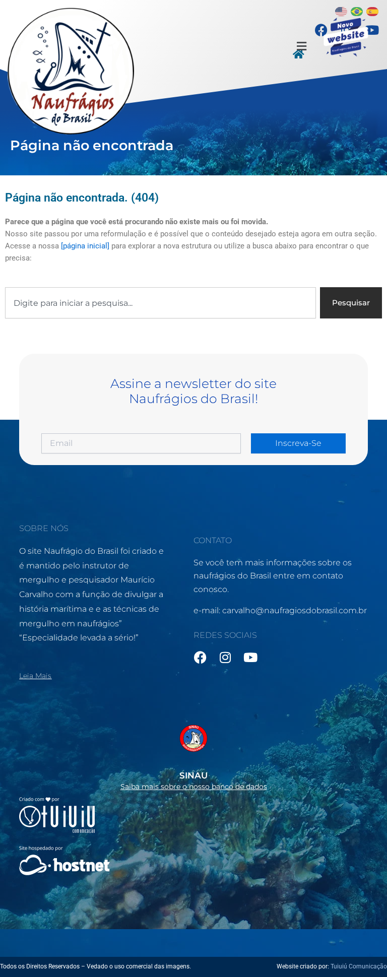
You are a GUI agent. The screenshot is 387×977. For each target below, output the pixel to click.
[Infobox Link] (193, 754)
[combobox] (160, 303)
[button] (301, 46)
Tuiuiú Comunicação (359, 966)
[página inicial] (85, 245)
